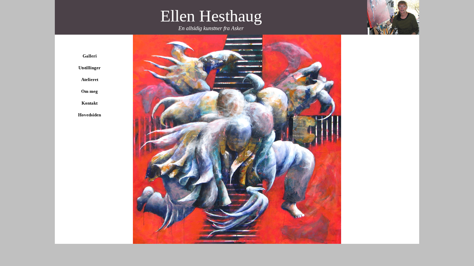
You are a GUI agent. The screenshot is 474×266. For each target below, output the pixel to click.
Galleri (90, 56)
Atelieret (89, 79)
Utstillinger (89, 67)
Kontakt (90, 103)
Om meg (89, 91)
